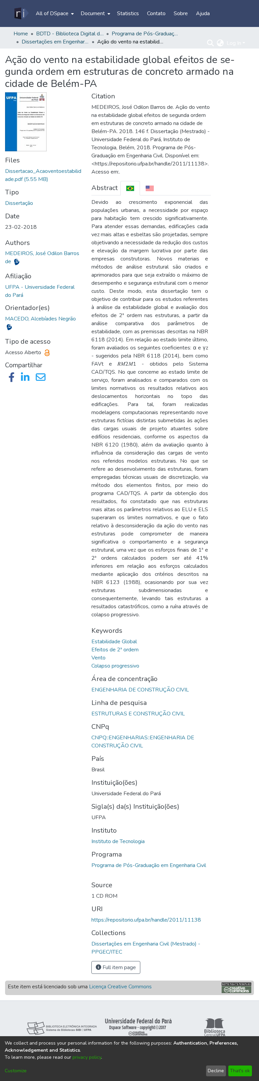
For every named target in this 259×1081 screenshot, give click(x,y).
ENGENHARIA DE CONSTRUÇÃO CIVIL (140, 689)
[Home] (21, 13)
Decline (216, 1071)
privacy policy (87, 1057)
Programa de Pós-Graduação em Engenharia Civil (148, 865)
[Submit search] (210, 43)
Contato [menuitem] (156, 13)
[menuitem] (54, 13)
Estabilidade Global (114, 641)
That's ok (240, 1071)
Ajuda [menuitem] (203, 13)
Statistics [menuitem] (128, 13)
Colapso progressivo (115, 666)
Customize (16, 1071)
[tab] (130, 188)
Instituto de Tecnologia (118, 841)
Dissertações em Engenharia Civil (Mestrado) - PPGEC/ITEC (55, 41)
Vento (98, 657)
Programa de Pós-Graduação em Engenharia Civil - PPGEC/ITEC (145, 33)
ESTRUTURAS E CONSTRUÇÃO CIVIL (138, 713)
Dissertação (19, 203)
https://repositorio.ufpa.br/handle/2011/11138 (146, 920)
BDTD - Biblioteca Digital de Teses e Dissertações (70, 33)
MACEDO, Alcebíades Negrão (40, 318)
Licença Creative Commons (120, 986)
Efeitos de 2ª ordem (115, 649)
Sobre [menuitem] (181, 13)
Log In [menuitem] (234, 43)
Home (20, 33)
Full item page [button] (118, 967)
